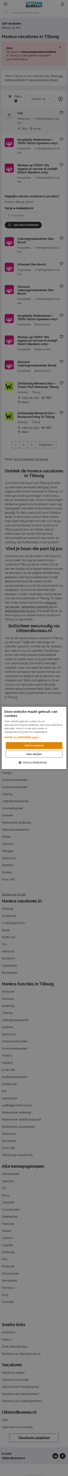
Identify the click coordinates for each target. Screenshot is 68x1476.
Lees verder (54, 732)
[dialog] (34, 738)
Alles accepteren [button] (34, 745)
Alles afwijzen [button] (34, 754)
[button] (33, 737)
